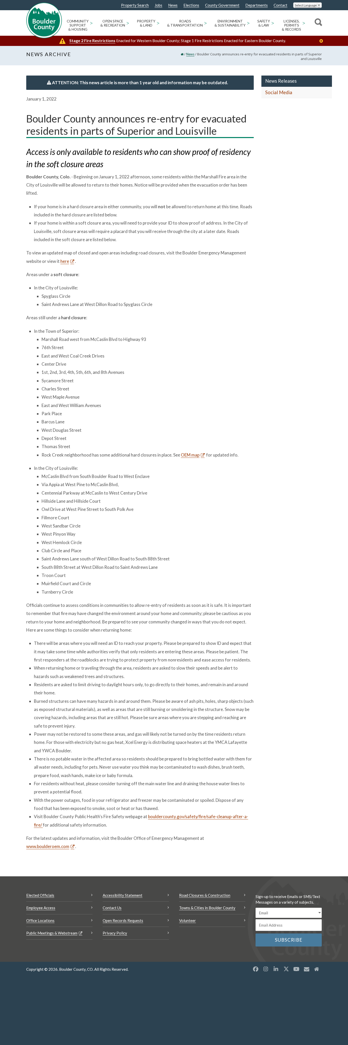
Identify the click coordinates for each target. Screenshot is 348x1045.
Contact (280, 5)
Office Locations (40, 920)
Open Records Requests (123, 920)
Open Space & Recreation (112, 23)
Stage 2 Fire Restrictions (92, 40)
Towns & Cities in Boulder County (207, 907)
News (173, 5)
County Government (222, 5)
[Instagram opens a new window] (266, 969)
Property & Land (146, 23)
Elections (191, 5)
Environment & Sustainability (230, 23)
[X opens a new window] (286, 969)
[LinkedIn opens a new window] (276, 969)
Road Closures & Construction (204, 895)
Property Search (135, 5)
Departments (256, 5)
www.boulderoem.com (47, 846)
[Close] (322, 41)
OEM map (190, 455)
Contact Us (112, 907)
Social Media (278, 92)
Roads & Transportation (185, 23)
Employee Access (40, 907)
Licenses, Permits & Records (291, 25)
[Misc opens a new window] (306, 969)
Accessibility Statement (122, 895)
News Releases (281, 81)
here (64, 261)
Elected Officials (40, 895)
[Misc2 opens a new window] (317, 969)
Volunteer (187, 920)
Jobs (158, 5)
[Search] (317, 23)
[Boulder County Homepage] (44, 20)
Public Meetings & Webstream (51, 933)
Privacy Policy (115, 933)
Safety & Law (263, 23)
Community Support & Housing (78, 25)
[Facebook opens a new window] (255, 969)
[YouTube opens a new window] (296, 969)
